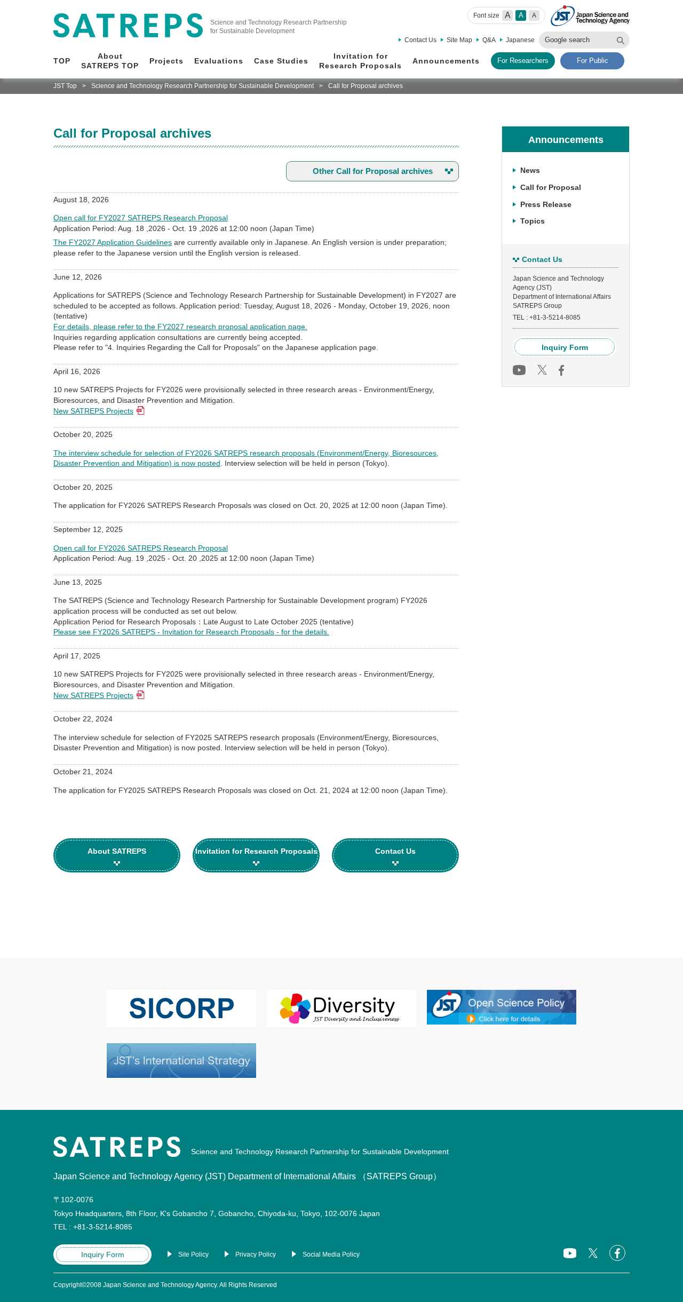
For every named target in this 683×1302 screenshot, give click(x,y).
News (530, 170)
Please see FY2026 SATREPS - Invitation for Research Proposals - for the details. (191, 632)
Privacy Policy (255, 1254)
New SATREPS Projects (93, 411)
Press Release (545, 204)
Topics (532, 221)
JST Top (65, 86)
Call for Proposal (550, 186)
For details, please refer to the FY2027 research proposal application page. (180, 326)
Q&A (489, 40)
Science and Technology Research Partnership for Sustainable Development (202, 86)
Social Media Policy (331, 1254)
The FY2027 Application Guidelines (112, 242)
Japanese (520, 40)
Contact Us (420, 40)
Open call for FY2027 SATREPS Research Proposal (140, 217)
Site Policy (193, 1254)
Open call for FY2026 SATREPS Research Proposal (140, 548)
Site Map (459, 40)
